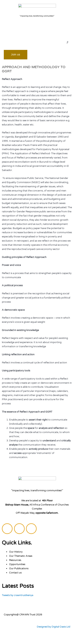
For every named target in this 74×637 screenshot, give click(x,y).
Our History (16, 551)
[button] (37, 30)
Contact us (15, 572)
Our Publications (18, 568)
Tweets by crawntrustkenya (17, 595)
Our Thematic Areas (20, 555)
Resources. (15, 560)
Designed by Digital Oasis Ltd (53, 626)
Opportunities (17, 564)
